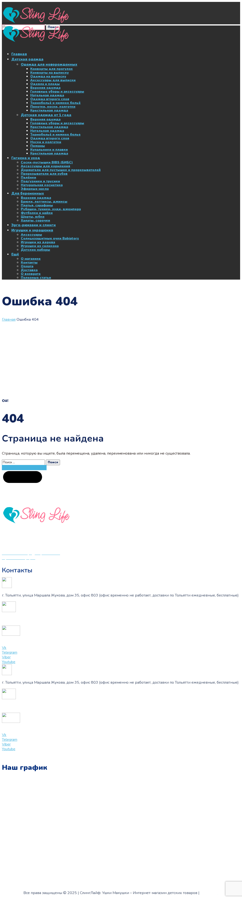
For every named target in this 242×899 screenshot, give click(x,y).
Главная (9, 319)
